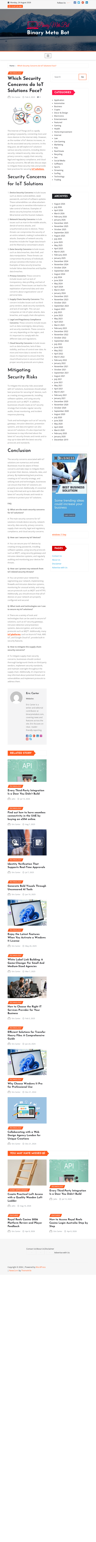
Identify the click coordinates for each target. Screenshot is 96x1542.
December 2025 (61, 223)
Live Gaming (59, 141)
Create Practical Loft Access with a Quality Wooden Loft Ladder (25, 1197)
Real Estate (59, 151)
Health (57, 128)
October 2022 (60, 337)
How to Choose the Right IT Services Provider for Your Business (25, 1010)
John (13, 799)
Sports (57, 167)
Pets (56, 148)
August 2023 (59, 309)
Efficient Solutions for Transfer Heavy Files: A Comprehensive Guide (26, 1035)
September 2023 (61, 306)
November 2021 (61, 366)
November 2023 (61, 299)
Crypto (57, 109)
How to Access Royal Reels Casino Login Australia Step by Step (68, 1223)
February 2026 (60, 216)
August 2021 (59, 376)
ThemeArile (26, 1270)
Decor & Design (61, 112)
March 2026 (59, 213)
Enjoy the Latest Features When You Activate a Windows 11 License (27, 937)
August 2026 (59, 204)
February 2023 (60, 328)
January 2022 (60, 363)
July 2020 (58, 417)
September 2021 (61, 372)
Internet (57, 135)
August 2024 (59, 274)
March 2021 (59, 392)
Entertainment (60, 119)
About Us (56, 560)
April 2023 (58, 321)
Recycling (58, 154)
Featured (58, 122)
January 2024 (60, 293)
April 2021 (58, 388)
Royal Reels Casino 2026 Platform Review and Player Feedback (25, 1223)
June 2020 (58, 420)
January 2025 (60, 258)
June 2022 (58, 347)
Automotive (59, 103)
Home (12, 65)
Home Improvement (63, 132)
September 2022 (61, 341)
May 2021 (58, 385)
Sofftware (58, 163)
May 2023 (58, 318)
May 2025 (58, 245)
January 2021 (60, 398)
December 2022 (61, 331)
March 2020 (59, 430)
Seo (55, 157)
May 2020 (58, 423)
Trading (57, 179)
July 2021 (58, 379)
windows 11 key (59, 534)
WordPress (41, 1267)
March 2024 (59, 290)
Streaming (58, 170)
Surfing (57, 173)
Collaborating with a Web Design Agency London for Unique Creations (24, 1135)
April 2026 (58, 210)
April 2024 (58, 286)
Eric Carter (16, 97)
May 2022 (58, 350)
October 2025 (60, 229)
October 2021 (60, 369)
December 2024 (61, 261)
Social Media (59, 160)
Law (56, 138)
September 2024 (61, 270)
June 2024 (58, 280)
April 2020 (58, 427)
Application (59, 100)
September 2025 (61, 232)
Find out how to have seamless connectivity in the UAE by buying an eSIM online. (26, 816)
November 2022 (61, 334)
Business (58, 106)
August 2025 (59, 235)
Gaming (57, 125)
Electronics (59, 116)
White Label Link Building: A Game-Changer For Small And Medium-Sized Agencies (26, 963)
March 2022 (59, 357)
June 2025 (58, 242)
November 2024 (61, 264)
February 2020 (60, 433)
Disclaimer (56, 563)
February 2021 (60, 395)
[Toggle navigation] (48, 55)
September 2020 (61, 411)
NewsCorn (13, 1270)
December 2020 (61, 401)
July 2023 (58, 312)
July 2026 (58, 207)
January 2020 (60, 436)
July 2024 (58, 277)
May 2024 (58, 283)
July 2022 (58, 344)
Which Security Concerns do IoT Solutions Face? (36, 65)
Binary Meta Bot (48, 33)
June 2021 (58, 382)
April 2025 (58, 248)
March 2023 (59, 325)
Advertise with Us (59, 567)
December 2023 (61, 296)
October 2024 (60, 267)
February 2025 (60, 255)
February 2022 (60, 360)
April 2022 (58, 353)
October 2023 (60, 302)
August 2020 (59, 414)
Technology (59, 176)
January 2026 (60, 219)
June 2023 (58, 315)
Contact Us (57, 556)
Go (82, 77)
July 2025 (58, 239)
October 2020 (60, 408)
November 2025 (61, 226)
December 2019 (61, 439)
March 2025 (59, 251)
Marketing (58, 144)
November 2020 (61, 404)
